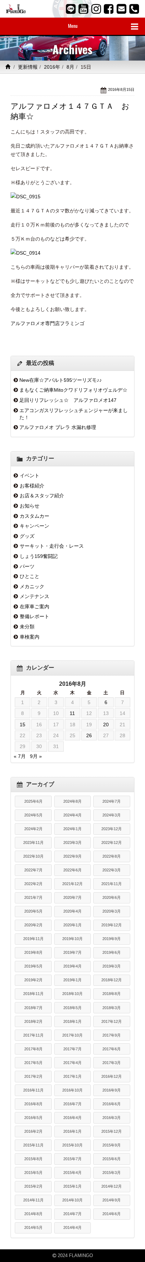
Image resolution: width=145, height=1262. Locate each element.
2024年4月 (72, 815)
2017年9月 (111, 1035)
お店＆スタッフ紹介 (42, 495)
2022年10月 (33, 856)
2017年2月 (33, 1076)
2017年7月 (72, 1049)
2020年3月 (111, 911)
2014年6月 (111, 1214)
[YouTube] (83, 9)
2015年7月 (72, 1159)
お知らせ (29, 506)
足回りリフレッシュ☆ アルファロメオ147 (67, 400)
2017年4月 (72, 1063)
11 (72, 713)
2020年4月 (72, 911)
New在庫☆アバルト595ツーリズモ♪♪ (60, 380)
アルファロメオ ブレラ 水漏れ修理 (57, 427)
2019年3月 (111, 966)
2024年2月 (33, 829)
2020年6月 (111, 897)
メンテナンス (34, 596)
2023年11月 (33, 842)
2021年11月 (111, 884)
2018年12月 (111, 980)
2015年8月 (33, 1159)
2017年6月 (111, 1049)
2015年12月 (111, 1131)
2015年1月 (72, 1186)
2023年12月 (111, 829)
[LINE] (70, 9)
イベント (29, 475)
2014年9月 (111, 1200)
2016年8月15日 (121, 89)
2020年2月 (33, 925)
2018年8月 (111, 993)
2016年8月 (33, 1104)
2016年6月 (111, 1104)
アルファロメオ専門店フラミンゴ (47, 323)
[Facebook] (108, 9)
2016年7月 (72, 1104)
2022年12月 (111, 842)
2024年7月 (111, 801)
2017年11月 (33, 1035)
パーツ (27, 566)
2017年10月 (72, 1035)
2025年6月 (33, 801)
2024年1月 (72, 829)
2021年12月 (72, 884)
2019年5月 (33, 966)
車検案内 (29, 637)
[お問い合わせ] (121, 9)
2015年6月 (111, 1159)
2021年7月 (33, 897)
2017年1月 (72, 1076)
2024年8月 (72, 801)
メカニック (32, 586)
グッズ (27, 536)
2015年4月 (72, 1172)
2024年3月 (111, 815)
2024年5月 (33, 815)
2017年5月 (33, 1063)
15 (22, 724)
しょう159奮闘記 (39, 556)
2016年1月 (72, 1131)
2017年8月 (33, 1049)
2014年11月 (33, 1200)
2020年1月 (72, 925)
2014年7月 (72, 1214)
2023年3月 (72, 842)
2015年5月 (33, 1172)
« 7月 (20, 756)
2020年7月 (72, 897)
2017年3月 (111, 1063)
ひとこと (29, 576)
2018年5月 (72, 1008)
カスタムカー (34, 516)
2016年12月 (111, 1076)
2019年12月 (111, 925)
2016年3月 (111, 1117)
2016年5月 (33, 1117)
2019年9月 (111, 939)
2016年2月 (33, 1131)
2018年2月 (33, 1021)
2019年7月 (72, 952)
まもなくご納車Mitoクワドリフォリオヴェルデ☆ (73, 390)
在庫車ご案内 (34, 606)
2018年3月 (111, 1008)
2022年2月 (33, 884)
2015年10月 (72, 1145)
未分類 (27, 626)
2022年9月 (72, 856)
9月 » (36, 756)
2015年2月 (33, 1186)
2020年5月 (33, 911)
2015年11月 (33, 1145)
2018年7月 (33, 1008)
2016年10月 (72, 1090)
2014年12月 (111, 1186)
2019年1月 (72, 980)
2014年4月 (72, 1227)
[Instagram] (96, 9)
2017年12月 (111, 1021)
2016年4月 (72, 1117)
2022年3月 (111, 870)
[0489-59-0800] (134, 9)
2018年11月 (33, 993)
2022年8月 (111, 856)
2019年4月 (72, 966)
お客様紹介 (32, 486)
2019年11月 (33, 939)
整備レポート (34, 616)
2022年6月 (72, 870)
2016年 (52, 67)
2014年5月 (33, 1227)
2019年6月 (111, 952)
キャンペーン (34, 526)
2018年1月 (72, 1021)
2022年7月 (33, 870)
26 (89, 735)
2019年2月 (33, 980)
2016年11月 (33, 1090)
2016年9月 (111, 1090)
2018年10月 (72, 993)
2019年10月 (72, 939)
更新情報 (28, 67)
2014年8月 (33, 1214)
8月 (70, 67)
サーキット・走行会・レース (52, 546)
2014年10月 (72, 1200)
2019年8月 (33, 952)
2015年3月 (111, 1172)
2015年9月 (111, 1145)
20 (106, 724)
